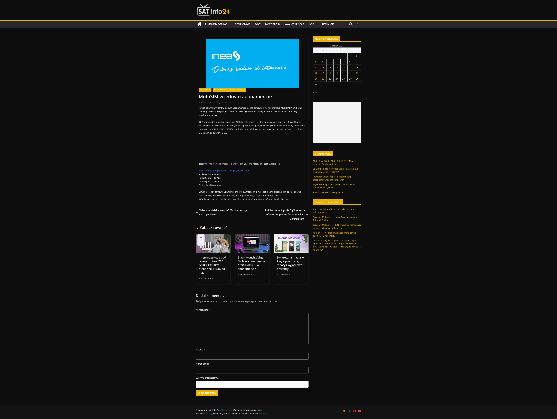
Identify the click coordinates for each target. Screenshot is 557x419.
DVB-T (258, 24)
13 (337, 67)
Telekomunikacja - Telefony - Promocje (229, 90)
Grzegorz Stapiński (223, 103)
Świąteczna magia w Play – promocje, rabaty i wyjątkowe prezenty (290, 263)
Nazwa (200, 349)
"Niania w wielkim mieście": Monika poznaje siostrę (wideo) (223, 212)
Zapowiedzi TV (272, 24)
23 (357, 73)
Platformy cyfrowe (216, 24)
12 (330, 67)
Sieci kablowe (242, 24)
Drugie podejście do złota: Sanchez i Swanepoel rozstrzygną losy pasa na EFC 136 (337, 246)
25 (323, 78)
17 (316, 73)
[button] (228, 24)
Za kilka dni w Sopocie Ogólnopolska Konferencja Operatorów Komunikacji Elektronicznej (284, 214)
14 (343, 67)
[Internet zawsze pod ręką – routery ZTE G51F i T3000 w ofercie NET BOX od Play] (213, 236)
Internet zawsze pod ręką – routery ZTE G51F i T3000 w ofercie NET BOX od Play (212, 264)
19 (330, 73)
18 (323, 73)
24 (316, 78)
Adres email (203, 363)
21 (343, 73)
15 (350, 67)
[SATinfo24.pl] (199, 24)
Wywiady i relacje (294, 24)
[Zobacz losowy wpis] (357, 24)
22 (350, 73)
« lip (315, 92)
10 (316, 67)
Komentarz (203, 309)
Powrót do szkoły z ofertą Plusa (328, 192)
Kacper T (317, 232)
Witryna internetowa (207, 377)
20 (337, 73)
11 (323, 67)
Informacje (328, 24)
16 (357, 67)
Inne (311, 24)
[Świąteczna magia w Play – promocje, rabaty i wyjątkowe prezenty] (291, 236)
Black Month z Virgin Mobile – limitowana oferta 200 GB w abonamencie (251, 263)
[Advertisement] (337, 122)
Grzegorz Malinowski (323, 217)
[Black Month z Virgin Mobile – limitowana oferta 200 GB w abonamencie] (252, 236)
